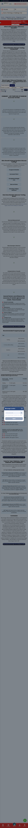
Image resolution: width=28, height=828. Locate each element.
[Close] (22, 408)
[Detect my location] (21, 412)
